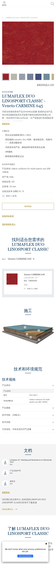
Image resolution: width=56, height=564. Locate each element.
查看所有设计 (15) (45, 85)
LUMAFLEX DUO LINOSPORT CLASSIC (21, 18)
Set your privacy (25, 556)
